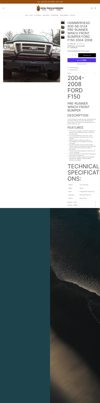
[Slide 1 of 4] (62, 22)
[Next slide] (59, 55)
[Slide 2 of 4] (62, 27)
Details (69, 73)
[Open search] (3, 8)
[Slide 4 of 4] (62, 37)
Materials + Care (72, 202)
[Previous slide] (4, 55)
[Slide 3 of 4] (62, 32)
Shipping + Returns (72, 205)
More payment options (82, 63)
